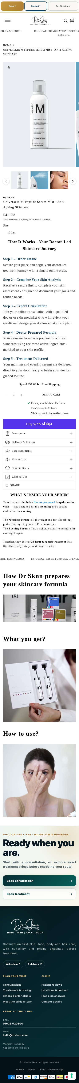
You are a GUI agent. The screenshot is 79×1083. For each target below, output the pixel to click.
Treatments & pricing (17, 990)
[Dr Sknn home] (25, 926)
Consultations (12, 984)
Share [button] (15, 485)
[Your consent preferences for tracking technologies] (72, 1076)
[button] (7, 20)
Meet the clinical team (17, 1001)
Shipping (23, 219)
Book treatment (39, 894)
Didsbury (35, 964)
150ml (11, 232)
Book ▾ (12, 6)
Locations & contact (55, 990)
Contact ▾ (35, 6)
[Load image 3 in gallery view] (59, 180)
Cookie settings (55, 1069)
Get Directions (63, 6)
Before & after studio (17, 995)
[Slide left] (6, 181)
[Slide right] (72, 181)
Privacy (20, 1069)
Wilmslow (13, 964)
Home (7, 45)
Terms (41, 1069)
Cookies (31, 1069)
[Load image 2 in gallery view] (39, 180)
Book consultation (39, 880)
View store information (46, 413)
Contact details (52, 1001)
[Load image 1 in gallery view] (19, 180)
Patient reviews (52, 984)
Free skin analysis (53, 995)
